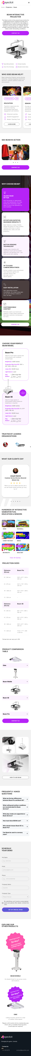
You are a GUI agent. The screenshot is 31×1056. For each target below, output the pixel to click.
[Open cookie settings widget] (2, 1048)
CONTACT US (15, 33)
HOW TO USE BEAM (15, 777)
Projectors (9, 7)
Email (3, 866)
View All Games (15, 558)
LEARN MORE (12, 124)
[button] (13, 162)
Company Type (6, 893)
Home (2, 7)
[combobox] (15, 897)
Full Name (4, 857)
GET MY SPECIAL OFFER (15, 909)
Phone (3, 875)
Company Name (6, 884)
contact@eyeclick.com (22, 1050)
